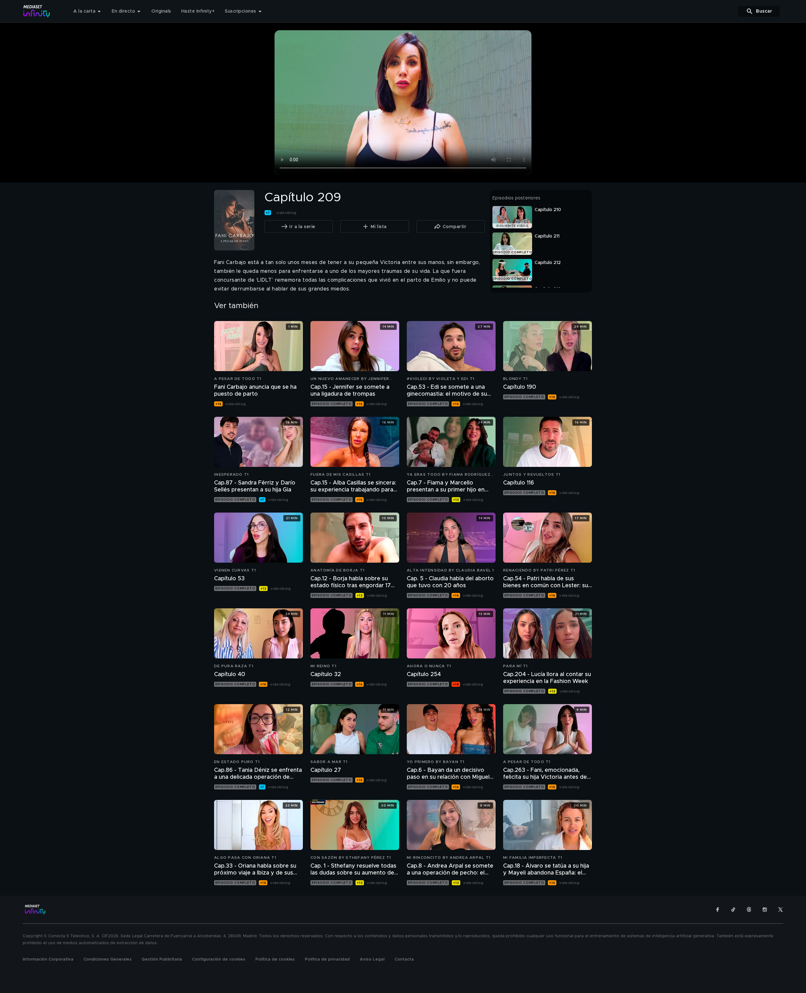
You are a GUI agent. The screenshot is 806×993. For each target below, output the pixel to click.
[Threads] (749, 909)
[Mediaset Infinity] (37, 11)
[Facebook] (717, 909)
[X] (780, 909)
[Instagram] (765, 909)
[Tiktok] (733, 909)
